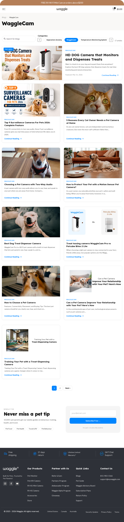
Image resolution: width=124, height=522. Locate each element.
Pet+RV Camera (33, 481)
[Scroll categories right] (111, 40)
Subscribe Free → (93, 421)
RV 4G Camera (33, 491)
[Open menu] (4, 9)
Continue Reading (11, 138)
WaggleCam (71, 40)
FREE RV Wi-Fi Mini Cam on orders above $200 (62, 2)
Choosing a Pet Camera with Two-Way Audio (28, 184)
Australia (73, 511)
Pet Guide (80, 481)
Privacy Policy (106, 512)
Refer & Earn (57, 476)
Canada (64, 511)
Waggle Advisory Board (85, 486)
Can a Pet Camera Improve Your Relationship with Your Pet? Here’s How (90, 304)
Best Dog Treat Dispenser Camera (22, 243)
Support (79, 500)
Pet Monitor (32, 476)
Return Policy (81, 495)
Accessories (32, 495)
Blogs (4, 17)
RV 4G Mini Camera (35, 486)
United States (52, 511)
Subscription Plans (83, 491)
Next (67, 388)
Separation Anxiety (54, 40)
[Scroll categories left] (39, 40)
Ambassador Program (60, 486)
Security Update (92, 512)
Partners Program (59, 481)
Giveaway (56, 495)
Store (29, 500)
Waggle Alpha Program (61, 491)
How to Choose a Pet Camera (20, 302)
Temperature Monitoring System (94, 40)
